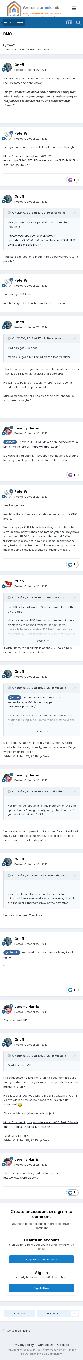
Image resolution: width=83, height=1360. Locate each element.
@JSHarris (11, 952)
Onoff (11, 45)
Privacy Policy (24, 1345)
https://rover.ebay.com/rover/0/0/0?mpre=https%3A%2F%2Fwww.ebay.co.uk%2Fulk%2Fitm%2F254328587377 (40, 160)
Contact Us (45, 1345)
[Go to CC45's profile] (7, 584)
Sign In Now (41, 1288)
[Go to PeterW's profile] (7, 136)
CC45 (19, 581)
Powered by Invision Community (41, 1353)
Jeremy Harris (26, 428)
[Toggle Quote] (9, 212)
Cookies (63, 1345)
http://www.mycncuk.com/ (20, 1177)
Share (20, 1313)
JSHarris (53, 688)
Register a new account (41, 1259)
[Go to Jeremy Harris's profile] (7, 431)
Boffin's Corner (40, 49)
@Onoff (10, 442)
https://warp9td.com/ (46, 446)
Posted (30, 69)
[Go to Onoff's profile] (7, 67)
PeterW (20, 133)
